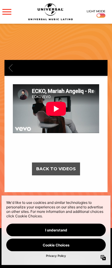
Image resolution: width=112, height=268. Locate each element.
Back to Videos (56, 168)
